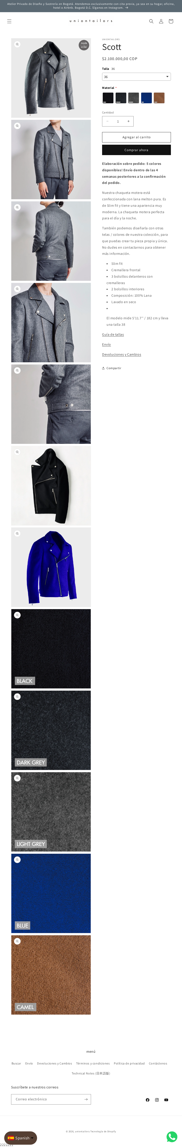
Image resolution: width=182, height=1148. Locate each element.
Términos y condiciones (93, 1063)
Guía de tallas (113, 334)
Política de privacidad (129, 1063)
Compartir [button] (114, 368)
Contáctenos (158, 1063)
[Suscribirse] (86, 1099)
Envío (106, 344)
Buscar (16, 1063)
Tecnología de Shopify (103, 1131)
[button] (9, 21)
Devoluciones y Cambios (121, 354)
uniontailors (82, 1131)
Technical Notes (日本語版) (91, 1073)
